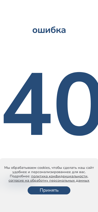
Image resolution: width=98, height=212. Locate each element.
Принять (49, 190)
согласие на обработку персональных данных (49, 180)
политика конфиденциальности (59, 176)
